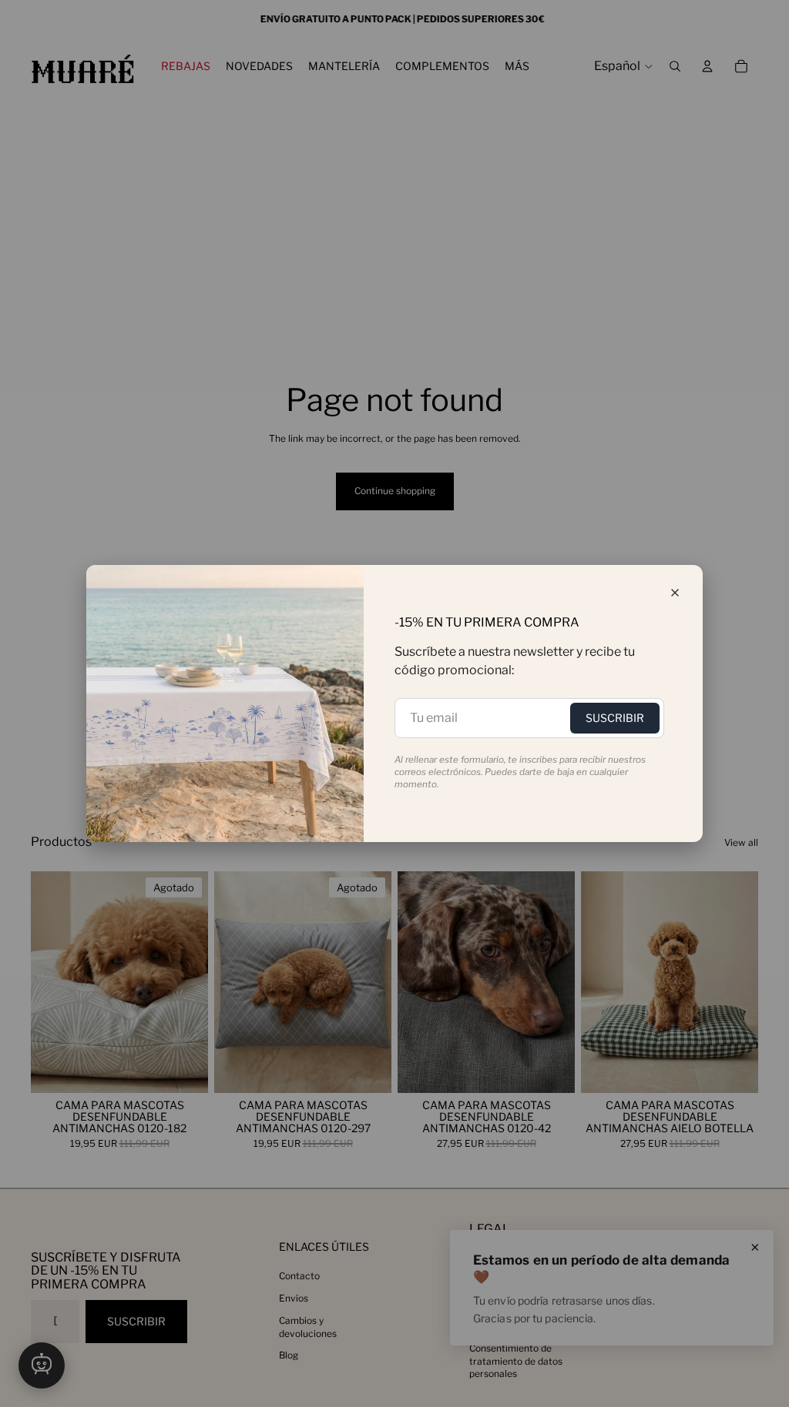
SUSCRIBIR (615, 717)
